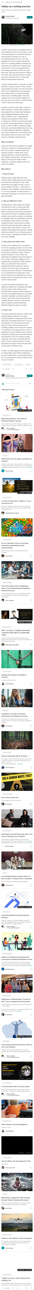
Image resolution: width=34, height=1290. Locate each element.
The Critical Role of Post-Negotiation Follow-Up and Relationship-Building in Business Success (15, 588)
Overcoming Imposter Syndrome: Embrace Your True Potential (16, 1046)
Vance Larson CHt (10, 1167)
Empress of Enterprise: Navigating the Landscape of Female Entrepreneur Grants (16, 958)
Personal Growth (18, 364)
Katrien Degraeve (10, 767)
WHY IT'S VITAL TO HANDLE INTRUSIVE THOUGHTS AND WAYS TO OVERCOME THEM (15, 633)
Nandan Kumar (9, 885)
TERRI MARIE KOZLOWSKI (12, 513)
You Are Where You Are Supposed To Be (16, 1161)
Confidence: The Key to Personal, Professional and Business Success (14, 715)
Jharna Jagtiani (9, 600)
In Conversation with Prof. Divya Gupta (15, 1086)
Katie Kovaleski (9, 846)
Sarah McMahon (9, 683)
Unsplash (22, 45)
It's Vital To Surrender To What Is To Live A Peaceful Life (16, 502)
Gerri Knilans (8, 726)
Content (28, 364)
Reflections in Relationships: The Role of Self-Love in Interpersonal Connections (16, 1000)
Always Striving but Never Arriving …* (15, 756)
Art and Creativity (7, 364)
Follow (29, 17)
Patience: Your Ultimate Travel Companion (16, 1238)
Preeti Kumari (9, 556)
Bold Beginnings (9, 969)
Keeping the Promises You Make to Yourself (14, 676)
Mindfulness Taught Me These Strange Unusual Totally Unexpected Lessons (15, 1199)
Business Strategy (7, 582)
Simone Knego (9, 471)
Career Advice (6, 415)
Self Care (5, 455)
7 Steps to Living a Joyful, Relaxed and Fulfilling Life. (15, 1279)
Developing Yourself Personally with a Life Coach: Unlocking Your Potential (16, 835)
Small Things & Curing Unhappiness (14, 1124)
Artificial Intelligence (8, 794)
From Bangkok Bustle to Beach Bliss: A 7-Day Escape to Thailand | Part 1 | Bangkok (16, 877)
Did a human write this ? (10, 797)
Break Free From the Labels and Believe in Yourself (16, 460)
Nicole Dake (8, 1208)
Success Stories (7, 1083)
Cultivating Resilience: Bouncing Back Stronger (15, 916)
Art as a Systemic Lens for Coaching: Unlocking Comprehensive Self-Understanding (14, 545)
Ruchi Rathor (8, 804)
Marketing (5, 710)
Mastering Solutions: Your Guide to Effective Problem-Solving (14, 420)
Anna (17, 45)
